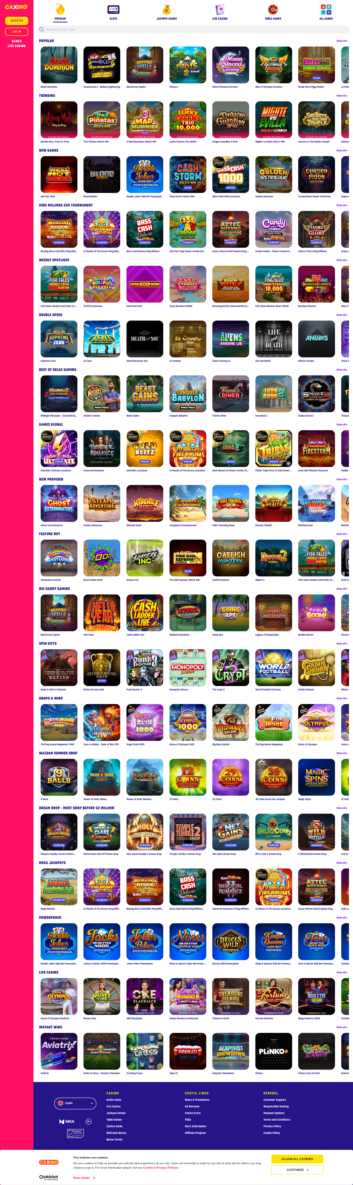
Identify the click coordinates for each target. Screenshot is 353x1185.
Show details (81, 1177)
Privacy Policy (272, 1126)
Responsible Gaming (276, 1106)
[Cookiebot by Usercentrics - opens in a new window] (49, 1178)
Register (16, 21)
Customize (295, 1169)
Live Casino (17, 46)
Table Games (114, 1120)
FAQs (188, 1120)
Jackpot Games (116, 1113)
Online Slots (113, 1100)
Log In (16, 31)
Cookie (148, 1167)
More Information (195, 1126)
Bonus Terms (114, 1139)
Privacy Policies (167, 1167)
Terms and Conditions (276, 1120)
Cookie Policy (271, 1133)
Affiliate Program (195, 1133)
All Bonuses (192, 1106)
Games (17, 41)
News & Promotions (197, 1100)
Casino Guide (114, 1126)
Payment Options (274, 1113)
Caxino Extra (193, 1113)
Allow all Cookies (297, 1159)
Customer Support (274, 1100)
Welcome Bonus (116, 1133)
